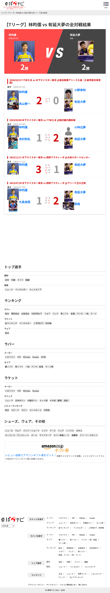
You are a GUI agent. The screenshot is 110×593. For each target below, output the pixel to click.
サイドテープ (45, 435)
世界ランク (82, 573)
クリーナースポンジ (89, 435)
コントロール (36, 410)
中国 (13, 279)
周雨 (77, 204)
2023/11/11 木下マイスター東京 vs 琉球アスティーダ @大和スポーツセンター (49, 157)
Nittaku (26, 357)
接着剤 (75, 435)
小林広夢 (80, 127)
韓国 (27, 279)
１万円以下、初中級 (42, 323)
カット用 (44, 400)
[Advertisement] (55, 238)
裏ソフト (9, 366)
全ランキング (11, 323)
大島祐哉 (24, 202)
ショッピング (96, 573)
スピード (15, 410)
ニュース (70, 573)
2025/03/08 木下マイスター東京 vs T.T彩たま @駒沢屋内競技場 (42, 120)
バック (55, 313)
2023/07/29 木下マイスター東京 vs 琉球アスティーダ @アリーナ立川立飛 (47, 183)
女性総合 (25, 313)
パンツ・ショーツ (31, 430)
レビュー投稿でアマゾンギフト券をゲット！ (31, 455)
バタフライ (10, 357)
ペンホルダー (21, 289)
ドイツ (20, 279)
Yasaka (35, 357)
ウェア (18, 430)
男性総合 (15, 313)
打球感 (47, 410)
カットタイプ (35, 289)
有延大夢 (80, 102)
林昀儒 (23, 92)
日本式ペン (20, 400)
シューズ (9, 430)
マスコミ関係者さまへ (68, 584)
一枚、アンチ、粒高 (34, 366)
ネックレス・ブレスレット (17, 435)
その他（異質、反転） (60, 400)
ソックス (70, 430)
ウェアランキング (76, 577)
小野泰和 (80, 90)
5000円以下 (37, 313)
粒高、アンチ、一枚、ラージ (84, 313)
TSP (19, 357)
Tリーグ (62, 577)
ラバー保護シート (61, 435)
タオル (79, 430)
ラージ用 (49, 366)
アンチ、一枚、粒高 (89, 539)
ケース (53, 430)
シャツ (45, 430)
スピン (24, 410)
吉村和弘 (24, 139)
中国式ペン (32, 400)
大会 (60, 573)
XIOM (43, 357)
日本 (7, 279)
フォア (47, 313)
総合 (7, 313)
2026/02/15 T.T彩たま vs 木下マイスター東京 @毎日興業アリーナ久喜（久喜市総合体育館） (55, 81)
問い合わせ (82, 584)
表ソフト (65, 313)
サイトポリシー (52, 584)
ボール (34, 435)
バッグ (61, 430)
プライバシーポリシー (36, 584)
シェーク (9, 289)
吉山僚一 (24, 104)
